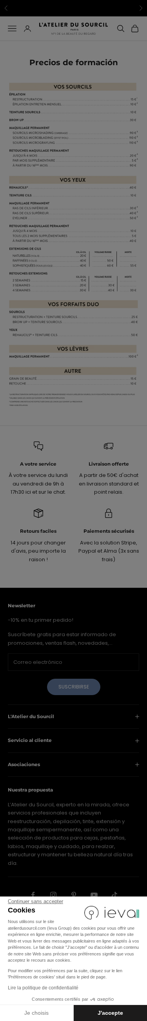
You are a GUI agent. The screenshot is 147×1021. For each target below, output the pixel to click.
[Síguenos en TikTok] (114, 895)
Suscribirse (73, 686)
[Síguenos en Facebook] (33, 895)
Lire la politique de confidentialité (43, 988)
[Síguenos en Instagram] (53, 895)
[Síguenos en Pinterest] (74, 895)
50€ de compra (112, 8)
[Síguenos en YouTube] (94, 895)
